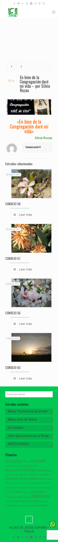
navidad (8, 492)
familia (8, 474)
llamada (17, 483)
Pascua (27, 492)
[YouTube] (22, 3)
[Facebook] (14, 3)
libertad (9, 483)
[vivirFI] (29, 12)
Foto (26, 474)
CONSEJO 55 (12, 367)
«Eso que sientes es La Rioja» (29, 436)
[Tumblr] (27, 3)
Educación (13, 470)
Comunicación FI (33, 147)
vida (37, 505)
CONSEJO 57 (12, 258)
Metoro (14, 488)
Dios (35, 465)
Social (33, 501)
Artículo (38, 460)
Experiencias (44, 470)
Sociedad (43, 501)
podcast (27, 497)
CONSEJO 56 (12, 312)
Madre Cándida (30, 483)
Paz (45, 492)
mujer (50, 488)
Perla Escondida (14, 497)
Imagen (42, 479)
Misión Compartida (26, 488)
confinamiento (12, 466)
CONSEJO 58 (13, 203)
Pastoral (37, 492)
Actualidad (14, 461)
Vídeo (44, 505)
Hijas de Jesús (16, 478)
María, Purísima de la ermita (27, 411)
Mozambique (41, 488)
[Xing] (39, 3)
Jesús (50, 479)
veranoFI (29, 505)
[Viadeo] (35, 3)
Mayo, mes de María (22, 419)
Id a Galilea (15, 428)
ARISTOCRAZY (18, 444)
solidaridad (11, 505)
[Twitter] (18, 3)
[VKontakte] (31, 3)
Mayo (7, 488)
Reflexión (40, 496)
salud (7, 501)
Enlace (29, 470)
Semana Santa (19, 501)
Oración (17, 492)
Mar (40, 483)
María (46, 483)
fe (13, 475)
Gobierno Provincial (39, 474)
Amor (27, 461)
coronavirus (25, 465)
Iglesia (33, 478)
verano (21, 505)
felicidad (19, 475)
